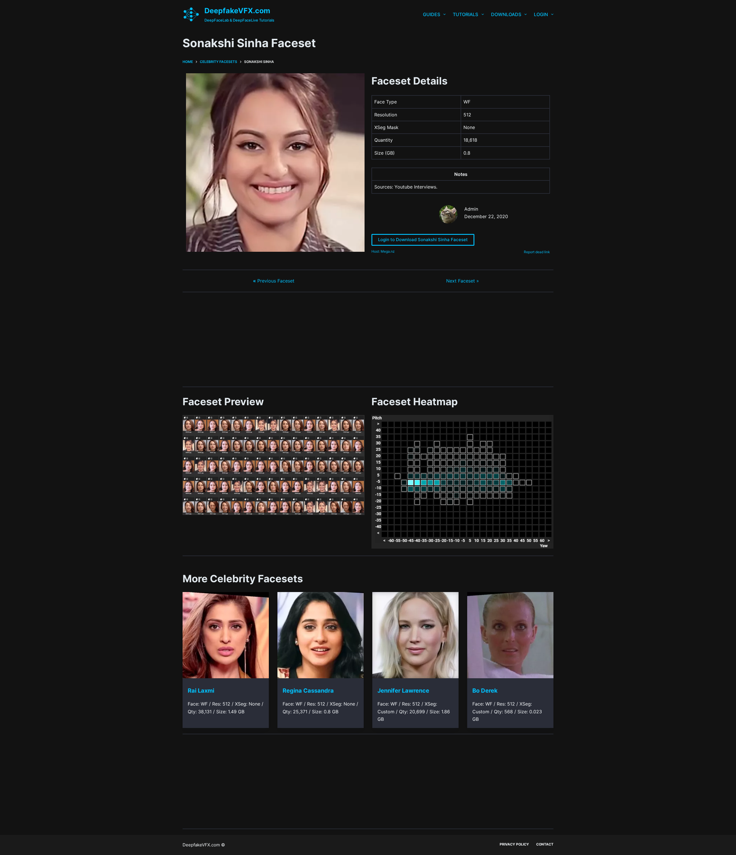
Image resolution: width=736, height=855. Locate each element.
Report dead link (537, 252)
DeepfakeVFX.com (237, 10)
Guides (431, 14)
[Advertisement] (367, 339)
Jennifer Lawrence (403, 690)
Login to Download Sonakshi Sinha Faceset (423, 239)
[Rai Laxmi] (226, 635)
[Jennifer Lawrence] (415, 635)
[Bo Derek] (510, 635)
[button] (274, 465)
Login (541, 14)
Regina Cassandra (308, 690)
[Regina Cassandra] (320, 635)
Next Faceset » (462, 281)
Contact (544, 844)
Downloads (506, 14)
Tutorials (465, 14)
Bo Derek (485, 690)
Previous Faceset (273, 281)
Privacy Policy (514, 844)
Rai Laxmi (201, 690)
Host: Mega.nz (383, 251)
